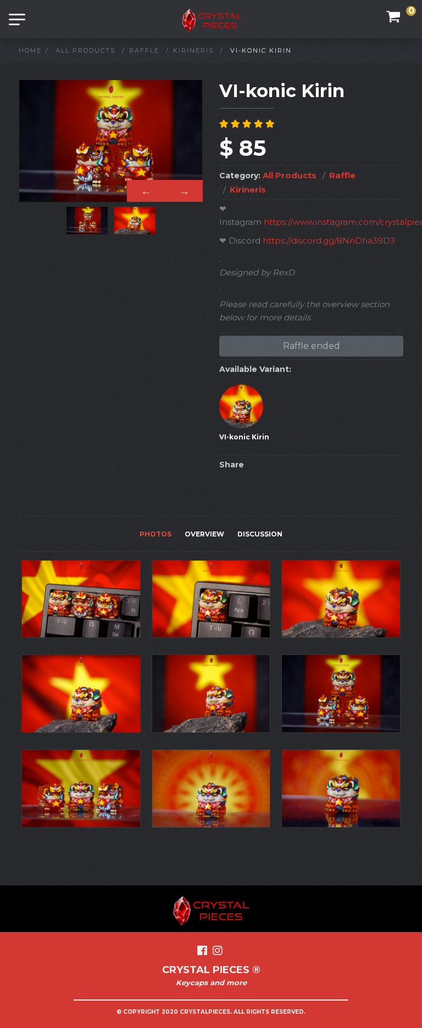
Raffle (144, 50)
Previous (146, 191)
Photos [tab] (155, 534)
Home (30, 50)
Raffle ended (311, 346)
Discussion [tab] (259, 534)
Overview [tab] (204, 534)
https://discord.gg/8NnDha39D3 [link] (329, 240)
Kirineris (193, 50)
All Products (85, 50)
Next (184, 191)
